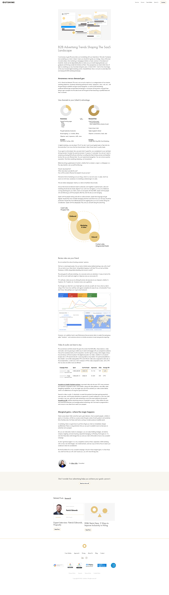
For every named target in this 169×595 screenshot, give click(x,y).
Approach (76, 553)
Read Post (57, 529)
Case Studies (149, 2)
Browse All (68, 498)
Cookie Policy (97, 573)
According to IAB (62, 400)
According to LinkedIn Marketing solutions (69, 384)
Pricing (83, 553)
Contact (163, 2)
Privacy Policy (72, 573)
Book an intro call (84, 483)
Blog (96, 553)
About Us (90, 553)
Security (80, 573)
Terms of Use (88, 573)
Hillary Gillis (74, 463)
